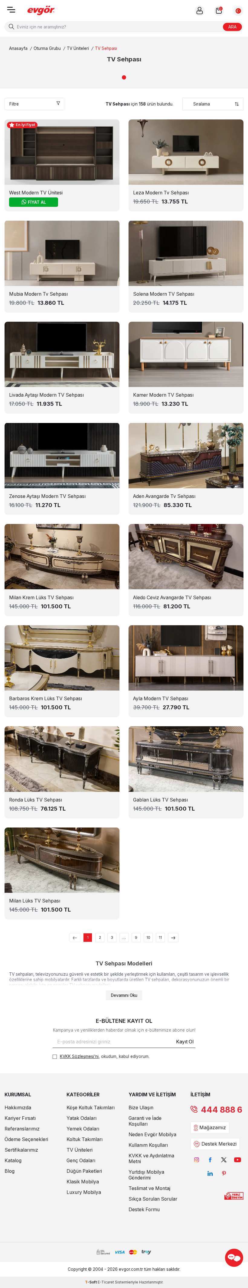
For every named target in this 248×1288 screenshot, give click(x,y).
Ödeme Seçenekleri (26, 1139)
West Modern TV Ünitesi (36, 193)
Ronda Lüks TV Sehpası (35, 800)
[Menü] (11, 12)
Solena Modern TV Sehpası (163, 294)
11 (160, 937)
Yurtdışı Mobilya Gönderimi (146, 1175)
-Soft (91, 1282)
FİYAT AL (37, 202)
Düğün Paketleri (84, 1171)
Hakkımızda (18, 1108)
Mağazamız (212, 1127)
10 (148, 937)
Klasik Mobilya (83, 1182)
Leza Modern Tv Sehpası (161, 193)
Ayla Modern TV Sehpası (160, 698)
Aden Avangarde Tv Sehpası (164, 496)
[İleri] (173, 937)
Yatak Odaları (81, 1118)
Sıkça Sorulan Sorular (153, 1199)
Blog (10, 1171)
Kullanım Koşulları (148, 1145)
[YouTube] (237, 1159)
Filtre (14, 104)
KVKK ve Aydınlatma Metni (151, 1158)
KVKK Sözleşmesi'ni (79, 1056)
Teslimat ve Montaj (149, 1188)
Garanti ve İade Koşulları (145, 1121)
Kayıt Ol (185, 1042)
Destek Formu (144, 1209)
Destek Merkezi (219, 1144)
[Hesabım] (199, 11)
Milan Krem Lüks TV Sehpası (41, 597)
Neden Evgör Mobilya (152, 1134)
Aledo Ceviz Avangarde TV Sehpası (172, 597)
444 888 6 (221, 1110)
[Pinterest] (224, 1173)
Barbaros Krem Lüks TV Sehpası (45, 698)
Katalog (13, 1160)
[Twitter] (224, 1159)
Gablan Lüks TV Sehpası (160, 800)
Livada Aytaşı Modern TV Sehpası (46, 395)
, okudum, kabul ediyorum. (104, 1056)
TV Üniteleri (78, 48)
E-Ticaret (106, 1282)
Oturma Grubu (47, 48)
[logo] (41, 11)
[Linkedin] (210, 1173)
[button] (124, 77)
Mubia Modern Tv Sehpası (38, 294)
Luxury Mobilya (84, 1192)
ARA (232, 26)
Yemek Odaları (83, 1129)
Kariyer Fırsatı (20, 1118)
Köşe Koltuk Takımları (91, 1108)
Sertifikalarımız (21, 1150)
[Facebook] (210, 1159)
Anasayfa (18, 48)
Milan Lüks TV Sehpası (34, 901)
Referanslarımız (22, 1129)
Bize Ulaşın (141, 1108)
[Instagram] (196, 1159)
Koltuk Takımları (85, 1139)
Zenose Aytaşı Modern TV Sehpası (47, 496)
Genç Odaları (81, 1160)
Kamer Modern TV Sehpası (163, 395)
